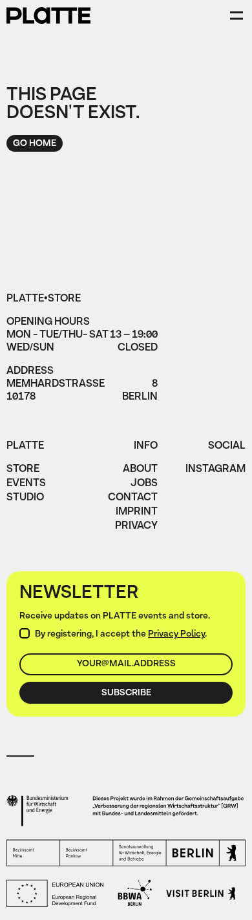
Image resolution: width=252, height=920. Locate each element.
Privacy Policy (176, 634)
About (140, 470)
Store (22, 470)
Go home (34, 144)
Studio (25, 498)
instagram (215, 470)
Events (26, 484)
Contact (133, 498)
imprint (137, 512)
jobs (144, 484)
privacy (136, 527)
